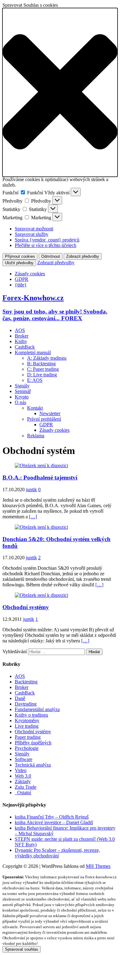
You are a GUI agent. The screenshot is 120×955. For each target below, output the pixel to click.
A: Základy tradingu (46, 358)
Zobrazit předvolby (82, 256)
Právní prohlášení (44, 419)
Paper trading (28, 737)
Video (20, 770)
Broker (21, 335)
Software (23, 759)
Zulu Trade (25, 787)
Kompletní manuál (33, 352)
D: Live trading (42, 374)
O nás (20, 402)
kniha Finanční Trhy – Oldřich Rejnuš (52, 816)
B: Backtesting (41, 363)
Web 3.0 (23, 776)
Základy (23, 781)
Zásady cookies (30, 273)
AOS (20, 330)
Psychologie (26, 748)
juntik (31, 489)
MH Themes (98, 866)
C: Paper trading (43, 369)
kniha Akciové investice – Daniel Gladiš (54, 822)
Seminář (23, 391)
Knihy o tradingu (31, 715)
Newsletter (49, 413)
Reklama (35, 435)
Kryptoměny (27, 720)
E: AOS (34, 380)
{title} (21, 284)
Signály (22, 385)
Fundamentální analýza (37, 709)
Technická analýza (33, 764)
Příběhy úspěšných (33, 742)
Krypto (22, 396)
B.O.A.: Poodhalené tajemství (39, 477)
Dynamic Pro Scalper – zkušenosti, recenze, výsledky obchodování (57, 853)
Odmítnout (50, 256)
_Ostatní (23, 792)
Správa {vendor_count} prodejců (47, 239)
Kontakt (35, 408)
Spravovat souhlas (21, 949)
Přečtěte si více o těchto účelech (45, 245)
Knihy (21, 341)
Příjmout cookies (20, 256)
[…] (33, 516)
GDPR (21, 279)
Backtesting (26, 681)
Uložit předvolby (19, 263)
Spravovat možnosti (34, 228)
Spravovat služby (31, 234)
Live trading (26, 726)
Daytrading (26, 703)
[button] (60, 92)
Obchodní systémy (25, 607)
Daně (20, 698)
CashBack (25, 347)
